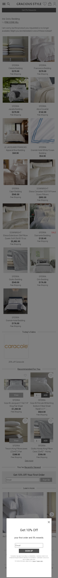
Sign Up (29, 551)
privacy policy (40, 561)
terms (34, 561)
